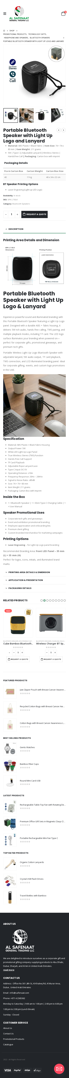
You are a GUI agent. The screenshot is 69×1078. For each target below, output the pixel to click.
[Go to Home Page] (4, 30)
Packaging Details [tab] (20, 588)
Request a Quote (36, 214)
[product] (18, 622)
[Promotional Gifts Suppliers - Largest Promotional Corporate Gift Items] (19, 13)
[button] (41, 600)
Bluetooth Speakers (21, 204)
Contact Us (8, 1033)
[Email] (59, 1069)
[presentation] (7, 75)
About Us (7, 1028)
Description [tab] (16, 229)
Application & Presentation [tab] (26, 580)
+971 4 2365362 (18, 998)
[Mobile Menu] (5, 13)
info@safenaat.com (19, 992)
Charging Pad (24, 641)
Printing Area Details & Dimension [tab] (29, 572)
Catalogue (8, 1044)
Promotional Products (13, 1039)
